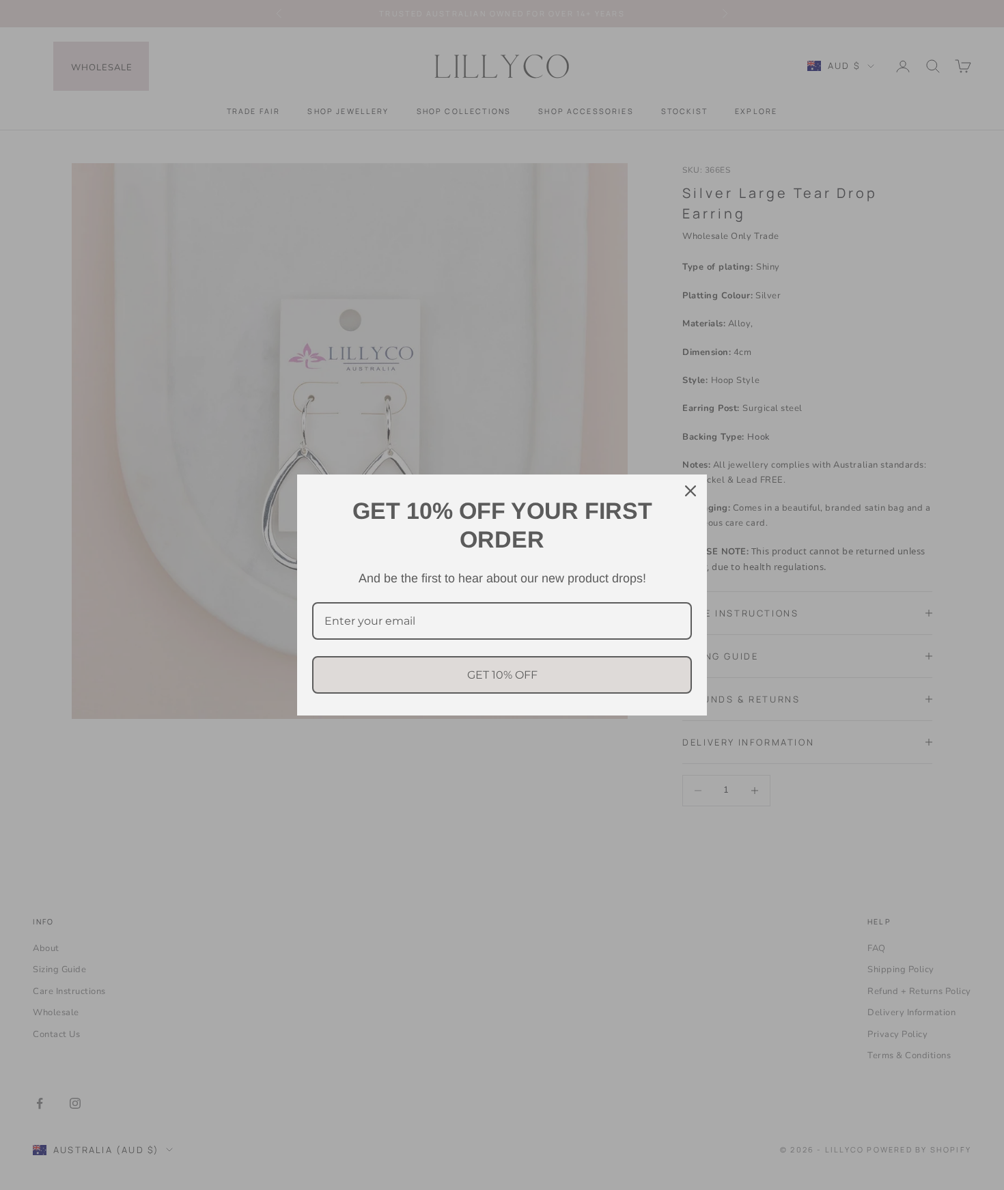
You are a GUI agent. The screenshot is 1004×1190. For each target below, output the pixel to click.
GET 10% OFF (502, 674)
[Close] (690, 490)
